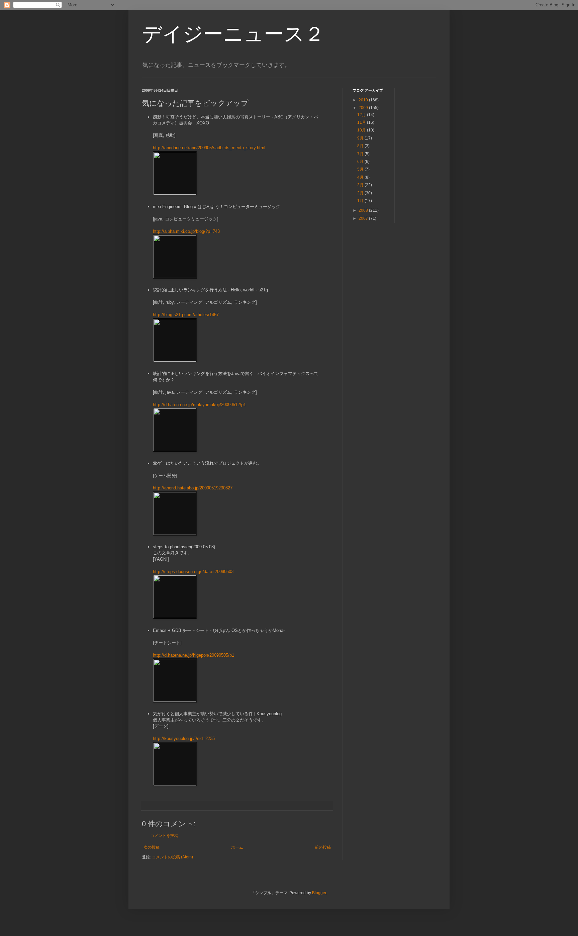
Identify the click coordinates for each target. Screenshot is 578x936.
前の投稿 (323, 847)
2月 (361, 193)
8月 (361, 146)
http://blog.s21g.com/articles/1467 (186, 314)
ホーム (237, 847)
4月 (361, 177)
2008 (364, 210)
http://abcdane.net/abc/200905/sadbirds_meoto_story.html (209, 147)
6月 (361, 161)
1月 (361, 200)
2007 (364, 218)
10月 (362, 130)
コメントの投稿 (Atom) (172, 857)
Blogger (319, 893)
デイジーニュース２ (233, 34)
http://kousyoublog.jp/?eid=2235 (184, 738)
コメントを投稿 (164, 835)
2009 (364, 107)
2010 (364, 100)
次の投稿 (151, 847)
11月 (362, 122)
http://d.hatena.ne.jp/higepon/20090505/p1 (193, 655)
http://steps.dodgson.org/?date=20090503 (193, 571)
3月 (361, 185)
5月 (361, 169)
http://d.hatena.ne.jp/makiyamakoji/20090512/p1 (199, 404)
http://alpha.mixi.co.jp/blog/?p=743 (186, 231)
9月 (361, 138)
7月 (361, 154)
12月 (362, 114)
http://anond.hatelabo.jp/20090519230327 (192, 487)
